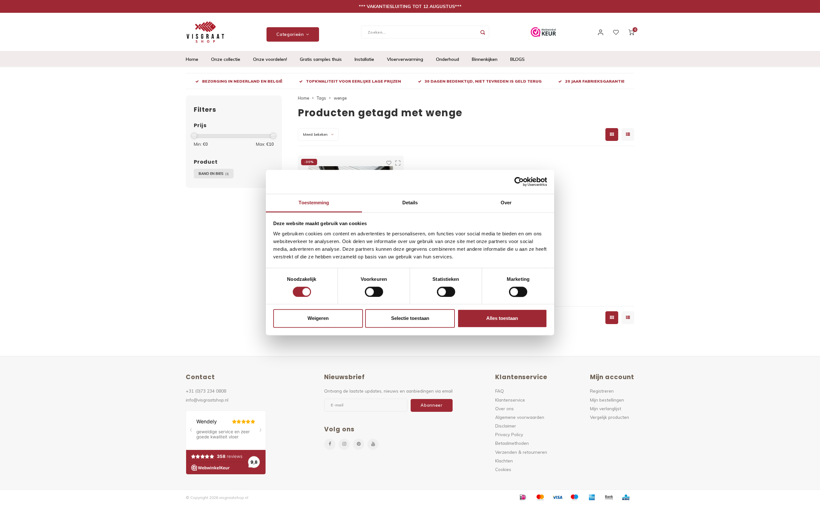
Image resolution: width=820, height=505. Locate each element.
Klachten (504, 460)
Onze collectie (225, 59)
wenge (340, 98)
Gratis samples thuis (321, 59)
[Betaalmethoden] (522, 497)
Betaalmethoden (512, 443)
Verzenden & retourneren (521, 452)
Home (192, 59)
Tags (321, 98)
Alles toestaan (502, 318)
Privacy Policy (509, 434)
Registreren (602, 391)
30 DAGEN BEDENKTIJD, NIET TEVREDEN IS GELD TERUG (483, 81)
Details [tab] (410, 202)
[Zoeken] (482, 32)
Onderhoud (447, 59)
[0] (631, 32)
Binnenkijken (484, 59)
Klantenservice (510, 400)
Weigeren (318, 318)
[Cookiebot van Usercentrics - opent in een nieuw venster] (519, 181)
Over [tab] (506, 202)
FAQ (499, 391)
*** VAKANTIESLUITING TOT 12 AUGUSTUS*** (410, 6)
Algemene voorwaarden (519, 417)
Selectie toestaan (410, 318)
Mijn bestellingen (607, 400)
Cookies (503, 469)
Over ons (504, 408)
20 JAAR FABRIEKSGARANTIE (595, 81)
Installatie (364, 59)
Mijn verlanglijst (605, 408)
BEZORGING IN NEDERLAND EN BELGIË (242, 81)
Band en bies (214, 173)
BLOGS (517, 59)
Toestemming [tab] (314, 202)
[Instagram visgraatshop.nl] (344, 444)
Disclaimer (505, 425)
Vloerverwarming (405, 59)
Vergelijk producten (609, 417)
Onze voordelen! (270, 59)
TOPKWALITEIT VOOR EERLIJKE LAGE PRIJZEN (353, 81)
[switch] (374, 292)
